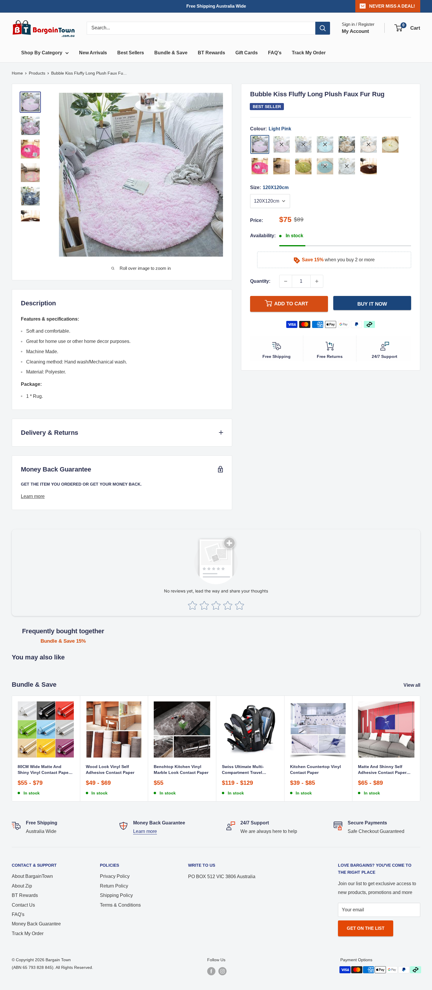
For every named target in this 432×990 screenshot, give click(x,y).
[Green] (303, 166)
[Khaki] (368, 144)
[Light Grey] (346, 166)
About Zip (22, 885)
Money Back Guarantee (36, 923)
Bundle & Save (170, 52)
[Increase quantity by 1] (317, 281)
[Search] (322, 28)
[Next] (420, 748)
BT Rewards (211, 52)
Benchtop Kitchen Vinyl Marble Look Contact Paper (181, 769)
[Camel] (346, 144)
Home (17, 73)
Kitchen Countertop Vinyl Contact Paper (315, 769)
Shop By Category (41, 52)
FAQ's (275, 52)
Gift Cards (246, 52)
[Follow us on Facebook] (211, 971)
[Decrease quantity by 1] (285, 281)
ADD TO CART (291, 304)
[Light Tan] (281, 166)
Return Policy (114, 885)
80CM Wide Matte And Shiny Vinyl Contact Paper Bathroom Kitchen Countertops (44, 769)
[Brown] (368, 166)
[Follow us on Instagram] (222, 971)
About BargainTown (32, 876)
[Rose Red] (259, 166)
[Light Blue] (325, 144)
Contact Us (23, 905)
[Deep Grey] (303, 144)
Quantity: (260, 281)
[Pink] (281, 144)
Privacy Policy (115, 876)
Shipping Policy (116, 895)
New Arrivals (93, 52)
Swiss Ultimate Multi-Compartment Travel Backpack (243, 769)
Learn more (33, 496)
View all (412, 685)
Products (37, 73)
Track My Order (309, 52)
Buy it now (372, 304)
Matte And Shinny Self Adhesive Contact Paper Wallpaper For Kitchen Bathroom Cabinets (382, 769)
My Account (355, 31)
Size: (269, 187)
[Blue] (325, 166)
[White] (390, 144)
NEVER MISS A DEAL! (392, 6)
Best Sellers (130, 52)
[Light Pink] (259, 144)
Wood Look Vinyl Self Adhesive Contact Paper (110, 769)
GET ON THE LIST (365, 928)
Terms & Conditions (120, 905)
